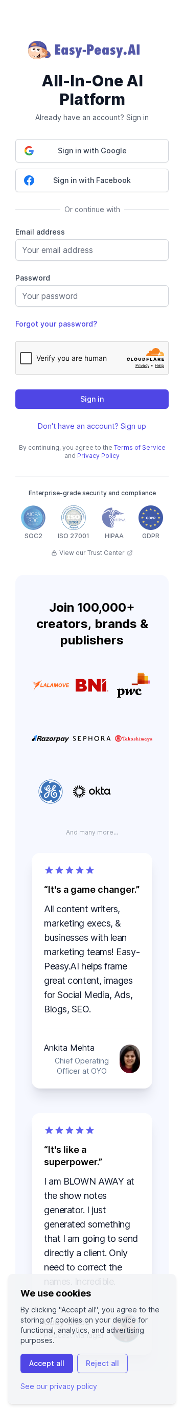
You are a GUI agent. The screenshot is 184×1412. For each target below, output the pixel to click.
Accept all (46, 1363)
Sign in (92, 399)
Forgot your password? (56, 323)
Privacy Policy (98, 455)
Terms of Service (140, 447)
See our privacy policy (58, 1386)
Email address (40, 231)
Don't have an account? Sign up (92, 426)
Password (32, 277)
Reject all (102, 1363)
